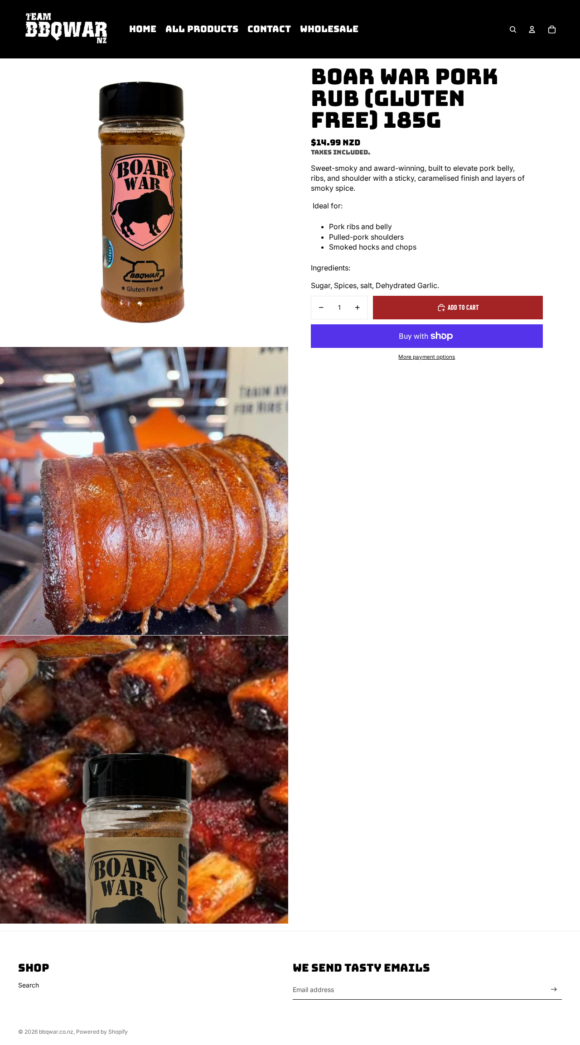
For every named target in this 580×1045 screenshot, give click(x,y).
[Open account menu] (532, 29)
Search (28, 985)
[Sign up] (554, 989)
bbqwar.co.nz (56, 1031)
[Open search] (513, 29)
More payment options (426, 357)
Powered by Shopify (102, 1031)
